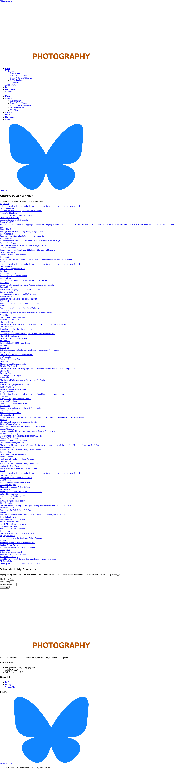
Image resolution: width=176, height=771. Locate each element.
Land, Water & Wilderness (21, 78)
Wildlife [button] (27, 201)
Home (7, 68)
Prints (7, 87)
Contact (8, 92)
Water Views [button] (18, 201)
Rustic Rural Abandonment (21, 75)
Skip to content (6, 1)
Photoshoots (10, 89)
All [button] (1, 201)
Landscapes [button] (8, 201)
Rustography (15, 73)
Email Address (6, 584)
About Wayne (10, 85)
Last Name (4, 582)
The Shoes (14, 82)
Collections (9, 71)
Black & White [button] (37, 201)
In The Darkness (17, 80)
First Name (5, 579)
